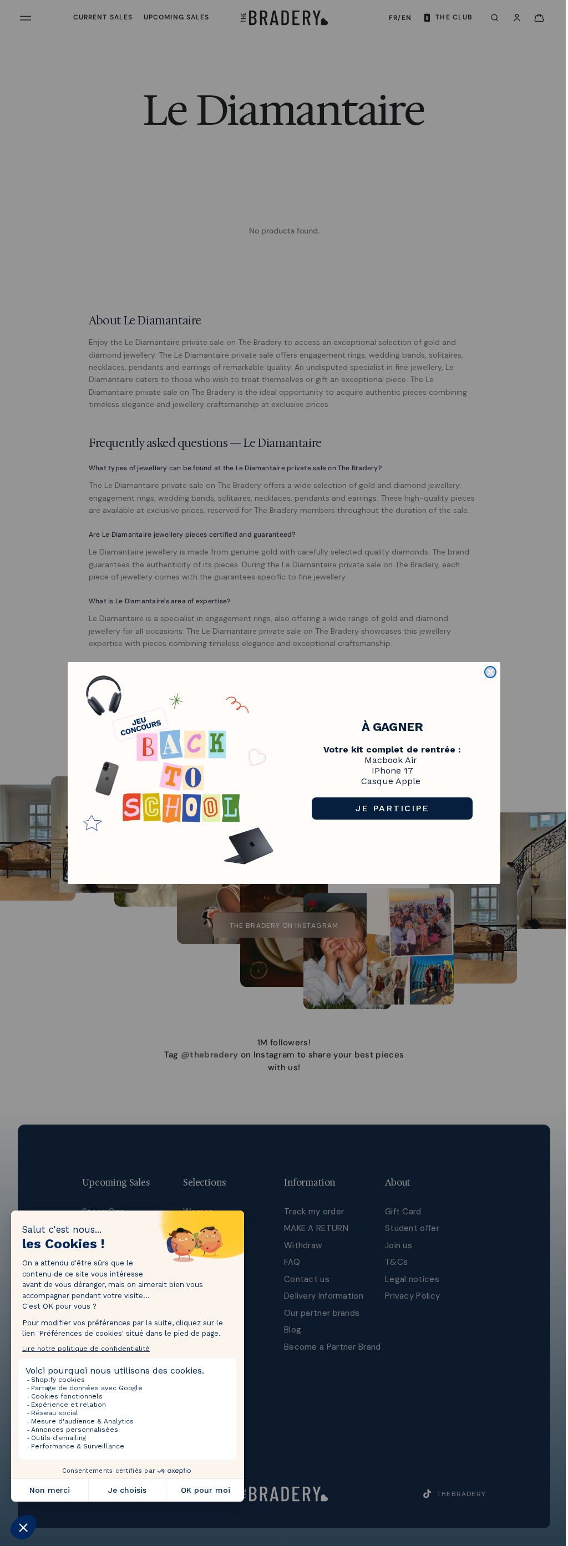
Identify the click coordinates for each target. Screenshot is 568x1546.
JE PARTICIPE (392, 808)
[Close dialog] (490, 672)
